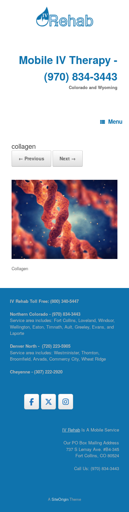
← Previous (31, 158)
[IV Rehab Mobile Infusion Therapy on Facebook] (31, 401)
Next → (68, 158)
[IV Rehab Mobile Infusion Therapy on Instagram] (65, 401)
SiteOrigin (60, 499)
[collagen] (64, 257)
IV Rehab (71, 430)
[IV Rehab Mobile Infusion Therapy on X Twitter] (48, 401)
